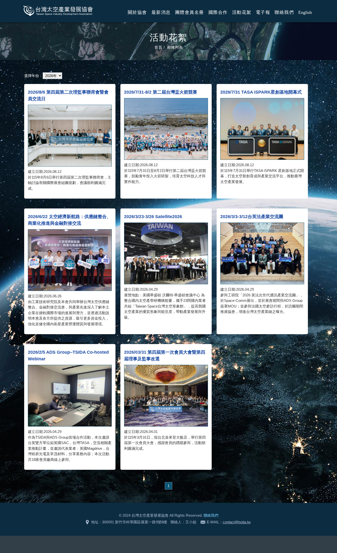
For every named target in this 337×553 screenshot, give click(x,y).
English (305, 12)
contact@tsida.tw (237, 522)
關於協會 (137, 12)
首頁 (158, 47)
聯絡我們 (284, 12)
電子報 (263, 12)
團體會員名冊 (189, 12)
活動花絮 (241, 12)
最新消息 (161, 12)
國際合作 (218, 12)
